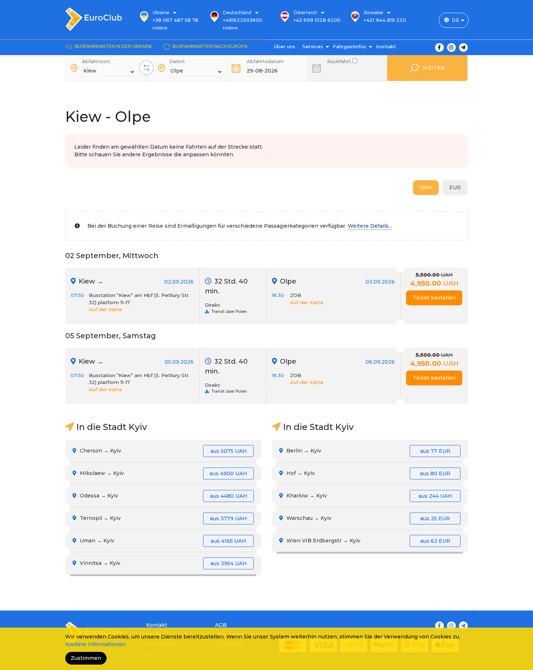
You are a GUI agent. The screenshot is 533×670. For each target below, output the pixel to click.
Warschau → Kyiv (367, 518)
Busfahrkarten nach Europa (210, 46)
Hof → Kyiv (367, 473)
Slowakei (373, 12)
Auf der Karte (105, 309)
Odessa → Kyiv (162, 495)
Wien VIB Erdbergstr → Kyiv (367, 540)
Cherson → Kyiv (162, 450)
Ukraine (161, 12)
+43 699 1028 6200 (316, 20)
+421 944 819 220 (385, 20)
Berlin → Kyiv (367, 450)
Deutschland (237, 12)
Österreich (305, 12)
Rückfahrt (339, 60)
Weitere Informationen (95, 644)
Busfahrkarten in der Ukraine (113, 46)
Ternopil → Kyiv (162, 518)
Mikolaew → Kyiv (162, 473)
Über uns (284, 46)
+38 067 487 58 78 (175, 20)
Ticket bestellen (434, 297)
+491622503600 (242, 20)
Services (312, 46)
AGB (221, 625)
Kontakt (386, 46)
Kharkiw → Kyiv (368, 495)
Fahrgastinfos (349, 46)
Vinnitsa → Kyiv (162, 563)
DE (455, 20)
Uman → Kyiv (162, 540)
